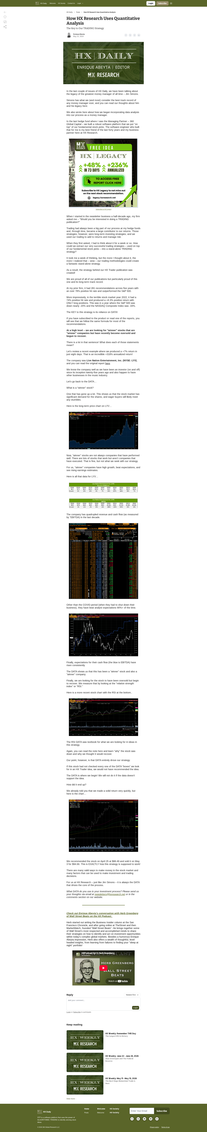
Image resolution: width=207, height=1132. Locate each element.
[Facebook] (150, 1118)
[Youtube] (144, 1118)
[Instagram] (157, 1118)
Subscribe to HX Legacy (103, 209)
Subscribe (162, 3)
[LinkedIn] (138, 1118)
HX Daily (69, 12)
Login (150, 3)
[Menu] (171, 3)
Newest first (131, 995)
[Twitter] (132, 1118)
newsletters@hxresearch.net (110, 894)
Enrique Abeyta (79, 34)
